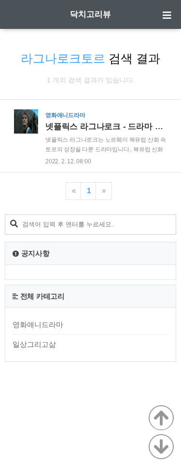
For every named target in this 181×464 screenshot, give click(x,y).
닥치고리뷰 (90, 14)
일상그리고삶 (34, 344)
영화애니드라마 (38, 324)
